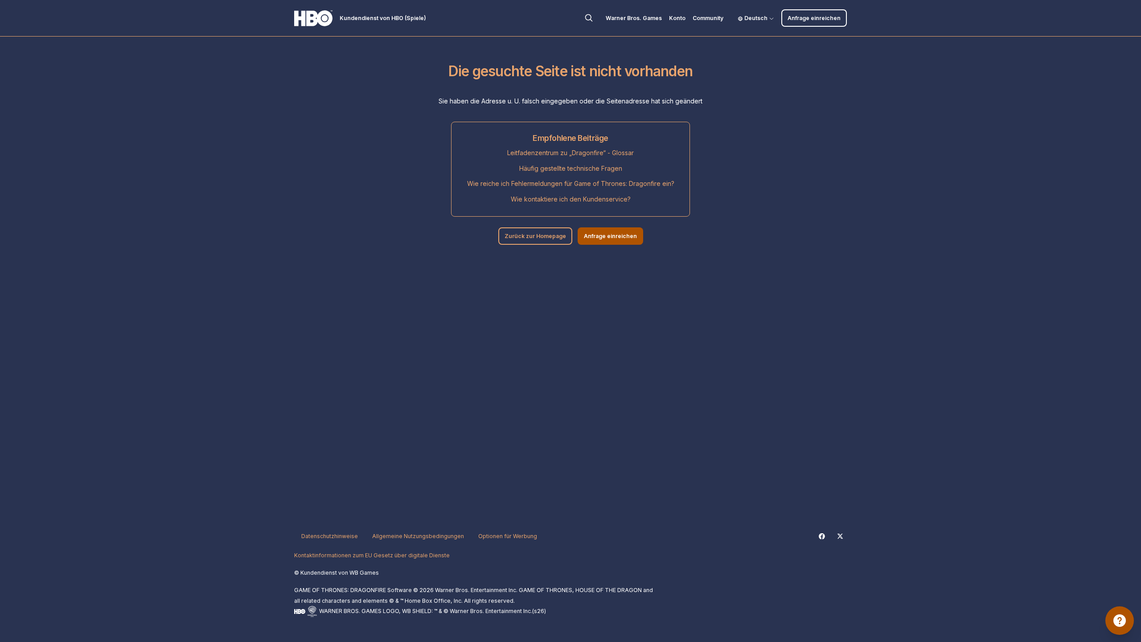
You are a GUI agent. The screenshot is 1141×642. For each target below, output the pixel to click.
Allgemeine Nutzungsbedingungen (418, 536)
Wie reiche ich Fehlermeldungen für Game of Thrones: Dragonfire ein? (570, 183)
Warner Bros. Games (634, 18)
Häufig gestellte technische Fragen (570, 168)
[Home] (313, 18)
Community (708, 18)
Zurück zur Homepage (535, 236)
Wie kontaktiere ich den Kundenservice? (571, 199)
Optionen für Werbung (507, 536)
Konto (677, 18)
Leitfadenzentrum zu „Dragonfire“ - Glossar (570, 152)
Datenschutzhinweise (329, 536)
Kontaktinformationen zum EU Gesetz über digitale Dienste (372, 555)
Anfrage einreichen (814, 18)
